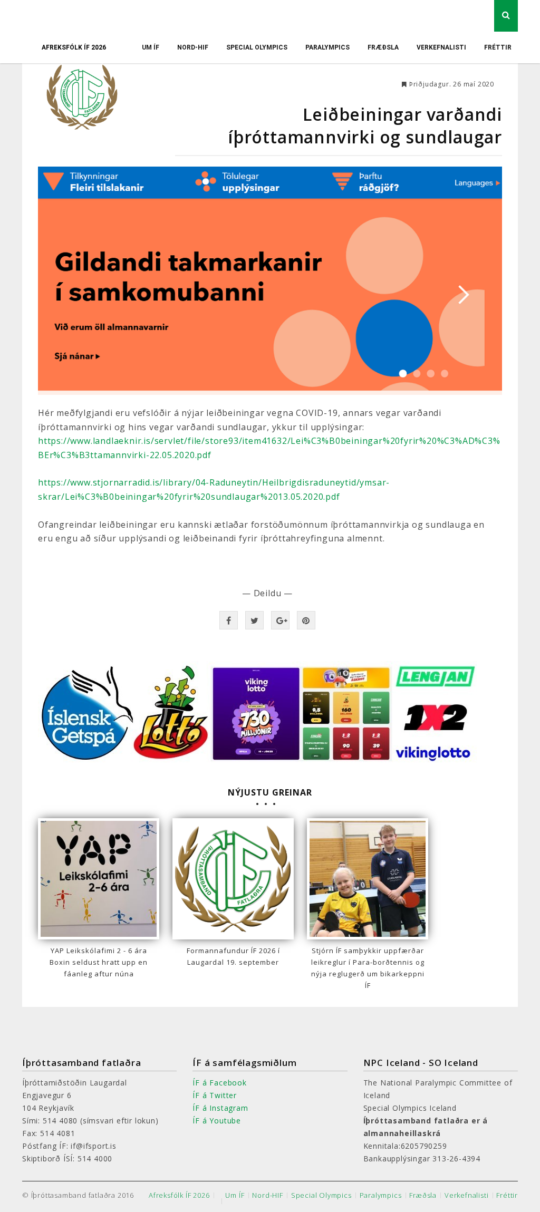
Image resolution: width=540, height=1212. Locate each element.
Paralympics (327, 47)
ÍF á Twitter (214, 1095)
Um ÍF (150, 47)
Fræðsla (383, 47)
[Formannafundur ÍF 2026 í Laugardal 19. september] (233, 878)
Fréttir (498, 47)
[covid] (270, 281)
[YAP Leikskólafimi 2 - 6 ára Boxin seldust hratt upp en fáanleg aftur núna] (98, 878)
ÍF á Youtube (216, 1121)
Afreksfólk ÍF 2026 (74, 47)
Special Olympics (256, 47)
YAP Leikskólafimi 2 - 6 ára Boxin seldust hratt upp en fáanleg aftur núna (99, 962)
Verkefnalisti (441, 47)
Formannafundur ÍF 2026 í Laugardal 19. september (233, 956)
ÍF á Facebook (219, 1083)
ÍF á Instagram (220, 1108)
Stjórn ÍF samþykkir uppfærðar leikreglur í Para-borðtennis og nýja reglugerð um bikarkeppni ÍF (368, 968)
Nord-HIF (192, 47)
